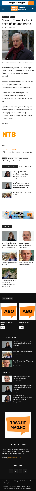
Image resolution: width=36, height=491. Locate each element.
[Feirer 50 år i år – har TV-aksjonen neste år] (26, 255)
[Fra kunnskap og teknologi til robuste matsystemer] (26, 236)
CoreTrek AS (16, 483)
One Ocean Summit (18, 160)
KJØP (2, 327)
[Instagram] (15, 471)
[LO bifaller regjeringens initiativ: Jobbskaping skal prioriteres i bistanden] (7, 185)
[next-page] (6, 202)
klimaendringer (7, 160)
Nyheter (12, 17)
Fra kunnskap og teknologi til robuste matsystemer (25, 245)
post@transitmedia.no (14, 458)
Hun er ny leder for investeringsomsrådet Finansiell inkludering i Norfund (22, 397)
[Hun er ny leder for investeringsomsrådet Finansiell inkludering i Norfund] (7, 174)
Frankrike (10, 158)
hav (16, 158)
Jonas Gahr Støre (23, 158)
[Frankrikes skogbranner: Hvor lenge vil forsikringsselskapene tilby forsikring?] (9, 273)
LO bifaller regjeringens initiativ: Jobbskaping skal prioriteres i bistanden (21, 185)
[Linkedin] (20, 471)
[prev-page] (3, 202)
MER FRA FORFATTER (25, 166)
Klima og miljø (5, 17)
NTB (3, 145)
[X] (25, 471)
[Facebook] (11, 471)
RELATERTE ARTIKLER (10, 166)
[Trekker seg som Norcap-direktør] (7, 194)
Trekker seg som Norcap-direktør (23, 351)
